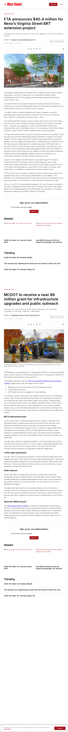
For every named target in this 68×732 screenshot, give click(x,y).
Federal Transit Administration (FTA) (24, 40)
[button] (5, 4)
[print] (63, 49)
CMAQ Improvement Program (17, 506)
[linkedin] (31, 49)
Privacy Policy (7, 729)
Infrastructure (9, 14)
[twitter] (34, 49)
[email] (40, 49)
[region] (34, 728)
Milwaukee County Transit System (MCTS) (26, 315)
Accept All (60, 728)
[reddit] (37, 49)
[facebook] (28, 49)
